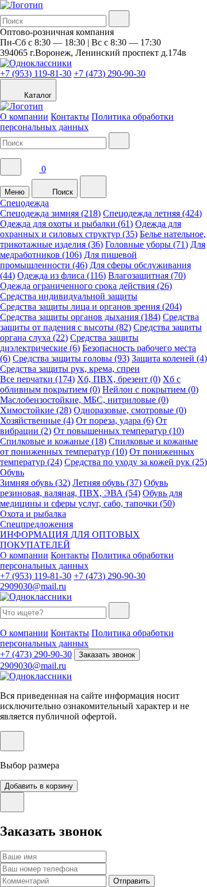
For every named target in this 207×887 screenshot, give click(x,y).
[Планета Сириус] (21, 5)
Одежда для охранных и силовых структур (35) (90, 229)
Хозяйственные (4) (37, 420)
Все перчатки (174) (37, 379)
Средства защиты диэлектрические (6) (69, 343)
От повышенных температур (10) (118, 431)
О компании (24, 116)
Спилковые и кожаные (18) (53, 441)
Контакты (70, 116)
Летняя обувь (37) (106, 483)
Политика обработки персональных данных (87, 122)
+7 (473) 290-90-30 (109, 73)
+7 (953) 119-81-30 (35, 73)
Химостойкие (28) (35, 410)
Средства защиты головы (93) (71, 358)
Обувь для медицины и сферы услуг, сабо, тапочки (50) (91, 498)
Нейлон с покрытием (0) (150, 389)
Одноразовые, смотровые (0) (130, 410)
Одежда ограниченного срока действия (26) (86, 286)
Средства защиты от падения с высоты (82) (99, 322)
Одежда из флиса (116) (61, 275)
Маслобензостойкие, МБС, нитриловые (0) (84, 400)
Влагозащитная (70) (147, 275)
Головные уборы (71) (146, 244)
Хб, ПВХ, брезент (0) (118, 379)
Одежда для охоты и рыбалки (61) (66, 224)
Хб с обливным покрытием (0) (90, 384)
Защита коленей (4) (169, 358)
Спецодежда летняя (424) (152, 213)
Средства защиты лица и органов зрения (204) (91, 306)
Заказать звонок (107, 654)
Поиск (61, 192)
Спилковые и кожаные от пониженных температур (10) (99, 446)
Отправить (131, 881)
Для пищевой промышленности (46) (68, 260)
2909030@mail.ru (33, 586)
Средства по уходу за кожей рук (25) (135, 462)
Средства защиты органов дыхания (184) (80, 317)
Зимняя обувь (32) (35, 483)
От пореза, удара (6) (115, 420)
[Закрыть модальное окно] (12, 741)
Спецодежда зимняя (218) (50, 213)
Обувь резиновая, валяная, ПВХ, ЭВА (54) (84, 488)
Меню (15, 192)
